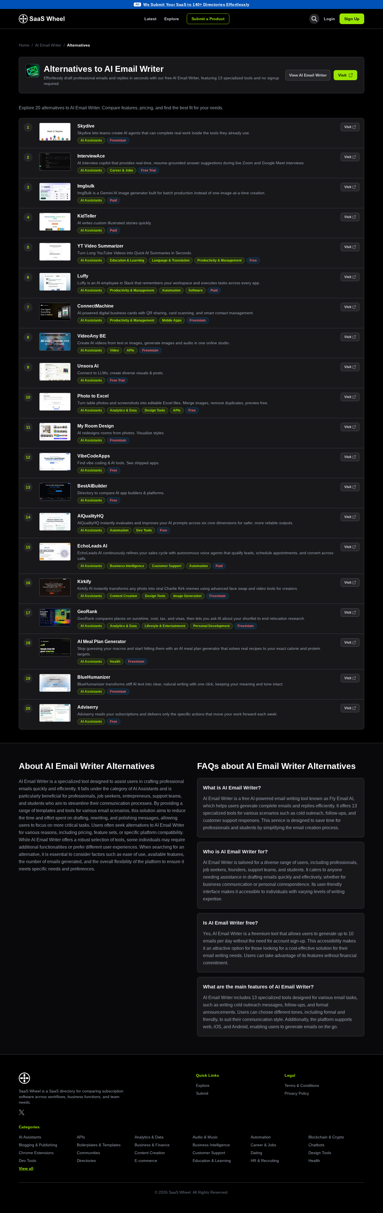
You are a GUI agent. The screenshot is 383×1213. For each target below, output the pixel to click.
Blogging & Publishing (38, 1145)
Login (329, 19)
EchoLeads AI (92, 546)
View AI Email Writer (308, 75)
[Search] (314, 19)
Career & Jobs (121, 170)
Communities (88, 1152)
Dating (256, 1152)
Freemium (118, 140)
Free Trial (148, 170)
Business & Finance (152, 1145)
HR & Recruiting (265, 1160)
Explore (171, 19)
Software (195, 290)
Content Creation (123, 596)
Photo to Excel (93, 396)
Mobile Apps (172, 320)
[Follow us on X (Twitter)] (21, 1112)
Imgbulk (85, 186)
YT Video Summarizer (100, 246)
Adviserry (87, 707)
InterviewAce (91, 156)
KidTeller (86, 216)
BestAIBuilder (92, 486)
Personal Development (211, 626)
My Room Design (95, 426)
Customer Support (166, 566)
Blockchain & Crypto (326, 1137)
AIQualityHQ (90, 516)
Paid (113, 200)
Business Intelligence (127, 566)
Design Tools (155, 410)
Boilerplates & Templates (99, 1145)
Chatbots (316, 1145)
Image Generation (187, 596)
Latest (150, 19)
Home (24, 45)
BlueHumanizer (93, 677)
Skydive (85, 126)
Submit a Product (208, 19)
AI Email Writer (48, 45)
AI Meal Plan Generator (101, 641)
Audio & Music (205, 1137)
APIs (130, 350)
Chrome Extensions (36, 1152)
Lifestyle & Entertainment (165, 626)
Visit (342, 75)
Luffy (82, 276)
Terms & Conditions (302, 1085)
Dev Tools (144, 530)
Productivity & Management (219, 260)
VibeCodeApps (93, 456)
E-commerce (146, 1160)
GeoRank (87, 611)
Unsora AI (87, 366)
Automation (171, 290)
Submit (202, 1093)
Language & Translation (171, 260)
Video (114, 350)
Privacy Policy (297, 1093)
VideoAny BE (91, 336)
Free (253, 260)
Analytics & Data (123, 410)
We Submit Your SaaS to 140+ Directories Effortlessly (196, 4)
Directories (86, 1160)
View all (26, 1168)
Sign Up (351, 19)
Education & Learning (127, 260)
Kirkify (84, 581)
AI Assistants (91, 140)
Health (115, 662)
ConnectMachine (95, 306)
